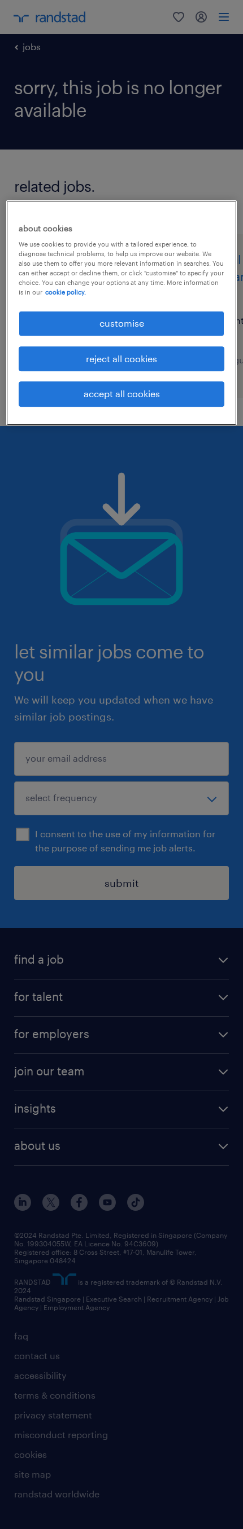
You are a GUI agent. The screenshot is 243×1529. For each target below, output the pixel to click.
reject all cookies (121, 358)
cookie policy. (65, 292)
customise (121, 323)
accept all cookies (122, 393)
